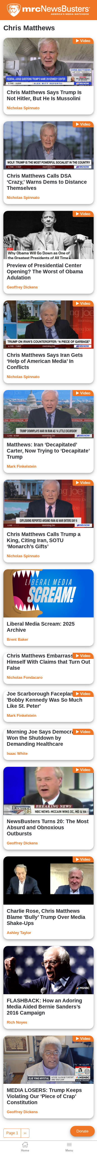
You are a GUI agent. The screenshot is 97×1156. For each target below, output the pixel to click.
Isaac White (17, 753)
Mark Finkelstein (21, 466)
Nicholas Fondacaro (24, 677)
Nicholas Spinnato (23, 108)
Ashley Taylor (19, 933)
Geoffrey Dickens (22, 287)
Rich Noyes (17, 1022)
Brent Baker (17, 639)
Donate (82, 1131)
